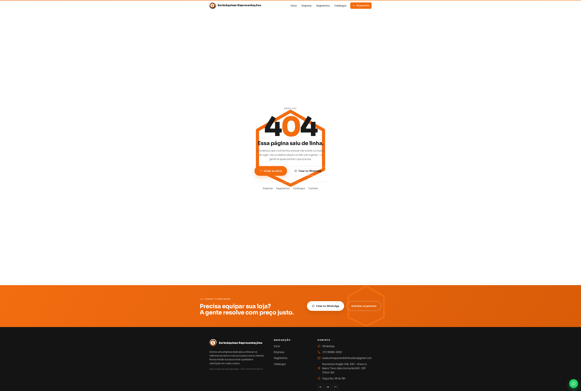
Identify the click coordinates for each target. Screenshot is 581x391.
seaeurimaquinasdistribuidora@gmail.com (347, 358)
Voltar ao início (273, 171)
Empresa (306, 5)
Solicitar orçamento (363, 306)
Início (294, 5)
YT (335, 387)
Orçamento (363, 5)
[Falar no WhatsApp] (573, 383)
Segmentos (323, 5)
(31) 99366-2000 (332, 352)
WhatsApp (328, 346)
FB (328, 387)
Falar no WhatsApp (310, 171)
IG (320, 387)
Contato (313, 188)
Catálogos (340, 5)
